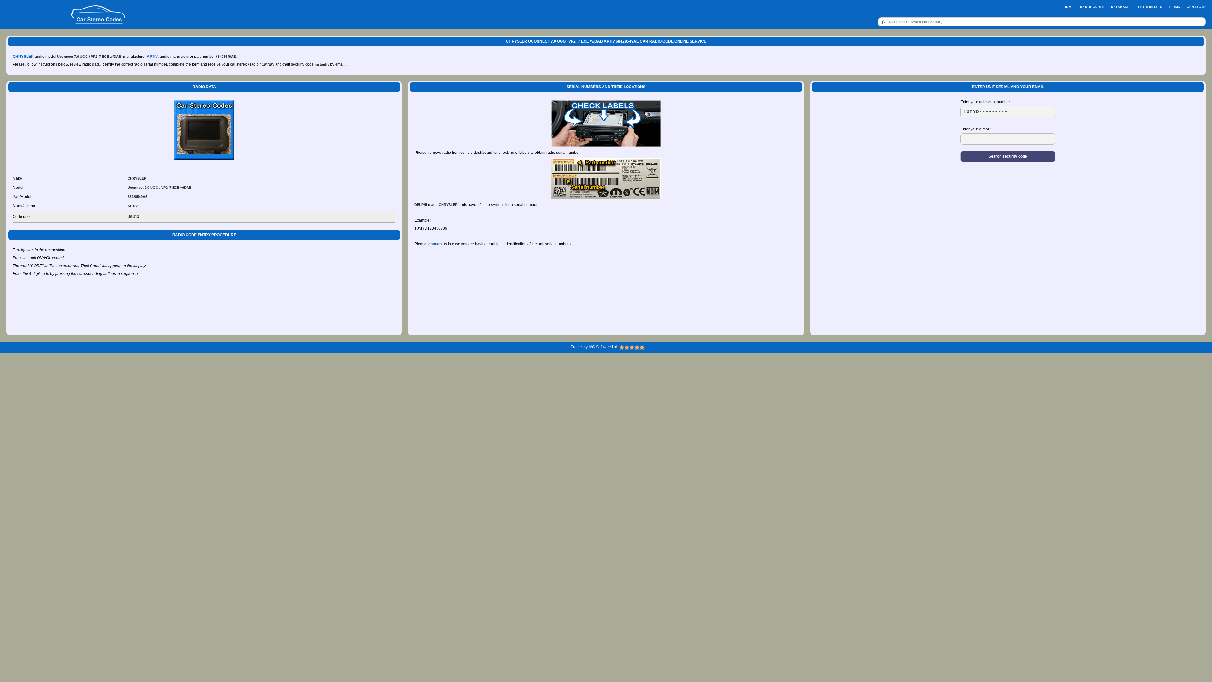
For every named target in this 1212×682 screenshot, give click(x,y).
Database (1120, 7)
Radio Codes (1092, 7)
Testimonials (1149, 7)
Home (1069, 7)
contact (435, 244)
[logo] (97, 15)
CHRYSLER (23, 56)
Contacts (1196, 7)
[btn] (882, 22)
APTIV (152, 56)
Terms (1174, 7)
